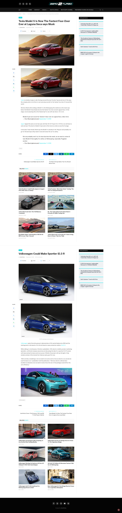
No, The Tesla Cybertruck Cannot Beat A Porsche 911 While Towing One (59, 212)
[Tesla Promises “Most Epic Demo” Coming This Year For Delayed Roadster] (61, 179)
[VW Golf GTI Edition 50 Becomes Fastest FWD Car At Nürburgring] (61, 454)
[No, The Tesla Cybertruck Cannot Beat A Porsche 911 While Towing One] (61, 202)
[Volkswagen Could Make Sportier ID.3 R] (46, 300)
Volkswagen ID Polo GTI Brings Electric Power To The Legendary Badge (60, 441)
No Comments (39, 27)
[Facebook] (13, 72)
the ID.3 (63, 345)
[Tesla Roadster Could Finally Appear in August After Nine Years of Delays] (32, 179)
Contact (37, 9)
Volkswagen (24, 343)
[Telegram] (13, 90)
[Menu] (19, 9)
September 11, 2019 (45, 119)
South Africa (54, 9)
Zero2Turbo (22, 27)
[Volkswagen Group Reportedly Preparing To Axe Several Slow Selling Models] (32, 431)
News (20, 17)
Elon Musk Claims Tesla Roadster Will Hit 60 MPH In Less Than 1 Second (31, 235)
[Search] (100, 9)
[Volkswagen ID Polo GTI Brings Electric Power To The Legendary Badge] (61, 431)
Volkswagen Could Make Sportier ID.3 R (34, 161)
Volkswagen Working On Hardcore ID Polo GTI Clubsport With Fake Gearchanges (31, 464)
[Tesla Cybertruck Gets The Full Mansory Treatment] (32, 202)
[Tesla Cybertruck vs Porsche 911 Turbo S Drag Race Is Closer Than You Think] (61, 225)
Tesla (22, 100)
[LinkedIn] (13, 83)
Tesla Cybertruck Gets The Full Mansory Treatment (30, 212)
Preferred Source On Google (84, 9)
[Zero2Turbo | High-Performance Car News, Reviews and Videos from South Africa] (61, 4)
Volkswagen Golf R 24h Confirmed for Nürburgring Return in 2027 (29, 486)
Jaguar (22, 124)
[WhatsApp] (13, 87)
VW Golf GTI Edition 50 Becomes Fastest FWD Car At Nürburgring (61, 464)
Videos (44, 9)
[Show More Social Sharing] (49, 31)
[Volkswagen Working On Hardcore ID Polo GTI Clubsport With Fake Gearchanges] (32, 454)
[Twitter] (13, 80)
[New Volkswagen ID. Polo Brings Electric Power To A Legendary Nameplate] (61, 476)
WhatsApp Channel (67, 9)
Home (30, 9)
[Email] (13, 76)
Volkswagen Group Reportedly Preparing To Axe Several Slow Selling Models (31, 441)
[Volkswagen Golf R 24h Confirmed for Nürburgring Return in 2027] (32, 476)
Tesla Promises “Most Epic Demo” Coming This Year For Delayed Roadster (61, 189)
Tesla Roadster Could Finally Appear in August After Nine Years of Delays (31, 189)
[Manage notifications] (119, 510)
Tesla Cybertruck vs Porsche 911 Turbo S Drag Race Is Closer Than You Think (60, 235)
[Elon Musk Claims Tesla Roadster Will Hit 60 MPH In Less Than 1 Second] (32, 225)
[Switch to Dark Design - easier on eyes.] (102, 9)
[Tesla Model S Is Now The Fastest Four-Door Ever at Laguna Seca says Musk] (46, 65)
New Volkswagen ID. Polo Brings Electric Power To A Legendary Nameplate (61, 486)
